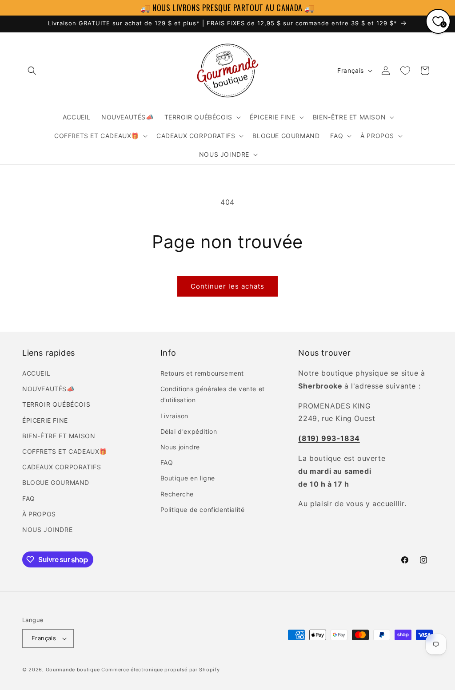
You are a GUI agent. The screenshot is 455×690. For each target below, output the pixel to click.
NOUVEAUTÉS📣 (48, 389)
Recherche (177, 494)
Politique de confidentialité (202, 509)
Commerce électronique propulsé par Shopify (160, 669)
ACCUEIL (36, 373)
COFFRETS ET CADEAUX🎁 (64, 451)
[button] (32, 70)
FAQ (28, 498)
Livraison (174, 416)
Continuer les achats (227, 286)
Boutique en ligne (187, 478)
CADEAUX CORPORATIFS (61, 467)
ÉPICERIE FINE (45, 420)
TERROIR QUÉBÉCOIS (56, 404)
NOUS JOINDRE (47, 529)
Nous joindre (180, 447)
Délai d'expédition (188, 431)
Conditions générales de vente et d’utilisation (212, 394)
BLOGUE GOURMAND (55, 482)
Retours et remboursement (202, 373)
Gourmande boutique (73, 669)
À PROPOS (39, 514)
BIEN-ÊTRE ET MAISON (58, 436)
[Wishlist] (405, 70)
